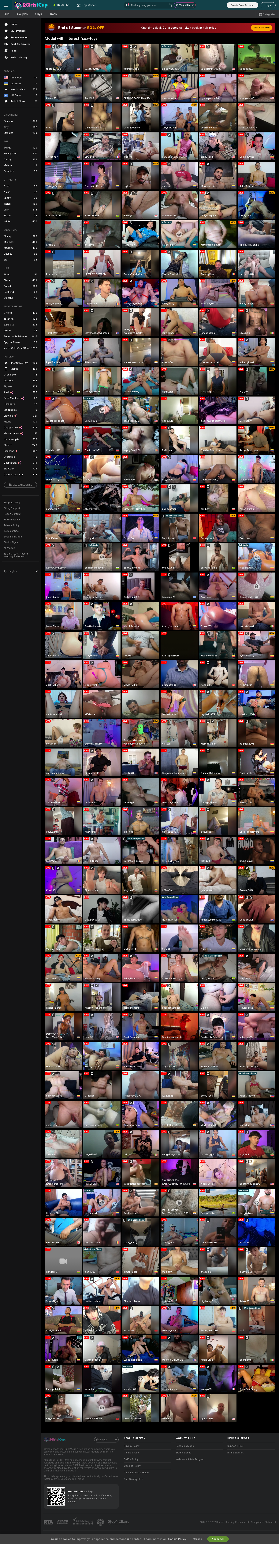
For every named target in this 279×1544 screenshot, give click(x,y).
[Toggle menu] (6, 5)
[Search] (170, 5)
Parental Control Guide (136, 1472)
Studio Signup (11, 542)
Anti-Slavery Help (133, 1479)
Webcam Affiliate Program (190, 1459)
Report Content (12, 514)
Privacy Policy (11, 525)
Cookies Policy (132, 1466)
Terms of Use (11, 531)
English (103, 1439)
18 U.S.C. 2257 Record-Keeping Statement (16, 555)
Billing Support (12, 508)
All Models (9, 548)
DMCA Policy (131, 1459)
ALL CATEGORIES (22, 484)
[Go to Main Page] (31, 5)
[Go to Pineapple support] (101, 1522)
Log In (268, 5)
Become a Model (13, 536)
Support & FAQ (12, 502)
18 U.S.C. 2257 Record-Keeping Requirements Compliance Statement (238, 1522)
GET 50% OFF (262, 27)
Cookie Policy (177, 1539)
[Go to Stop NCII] (119, 1522)
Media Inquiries (12, 519)
